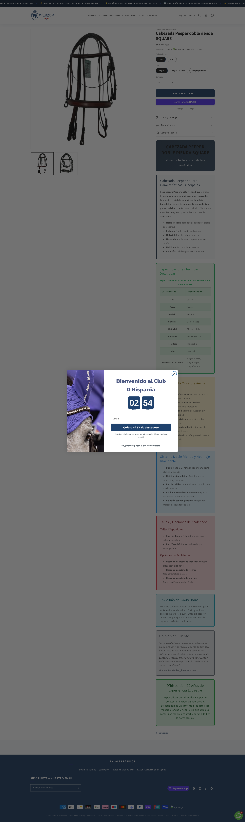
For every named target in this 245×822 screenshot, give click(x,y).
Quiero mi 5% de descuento (141, 427)
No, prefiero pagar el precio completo (141, 445)
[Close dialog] (174, 373)
